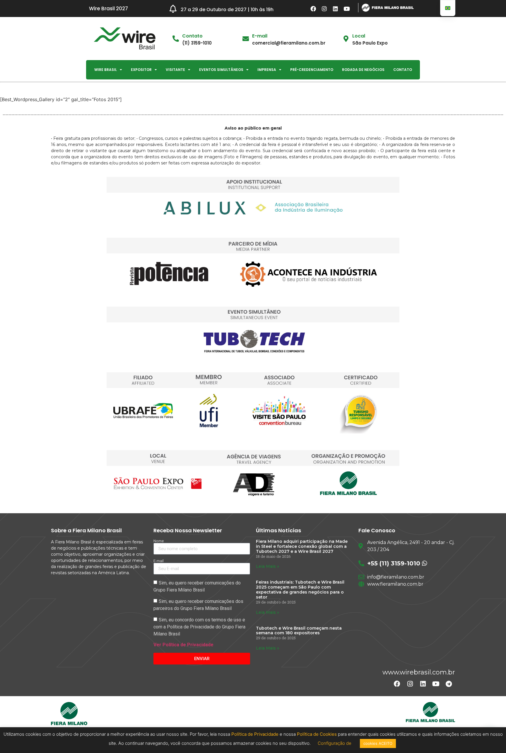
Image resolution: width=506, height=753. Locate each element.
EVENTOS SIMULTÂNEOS (221, 69)
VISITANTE (175, 69)
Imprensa (266, 69)
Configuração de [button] (335, 743)
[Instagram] (324, 8)
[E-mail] (245, 38)
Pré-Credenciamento (311, 69)
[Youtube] (346, 8)
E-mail (259, 36)
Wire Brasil (105, 69)
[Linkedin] (335, 8)
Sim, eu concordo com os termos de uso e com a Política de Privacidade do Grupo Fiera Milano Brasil (199, 627)
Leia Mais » (267, 566)
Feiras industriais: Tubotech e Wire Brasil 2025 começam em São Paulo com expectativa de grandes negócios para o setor (300, 589)
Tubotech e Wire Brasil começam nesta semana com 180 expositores (299, 630)
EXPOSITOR (141, 69)
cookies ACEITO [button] (377, 743)
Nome (158, 541)
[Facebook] (313, 8)
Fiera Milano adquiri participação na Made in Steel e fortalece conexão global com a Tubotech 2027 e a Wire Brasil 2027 (302, 546)
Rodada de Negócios (363, 69)
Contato (402, 69)
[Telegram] (448, 683)
